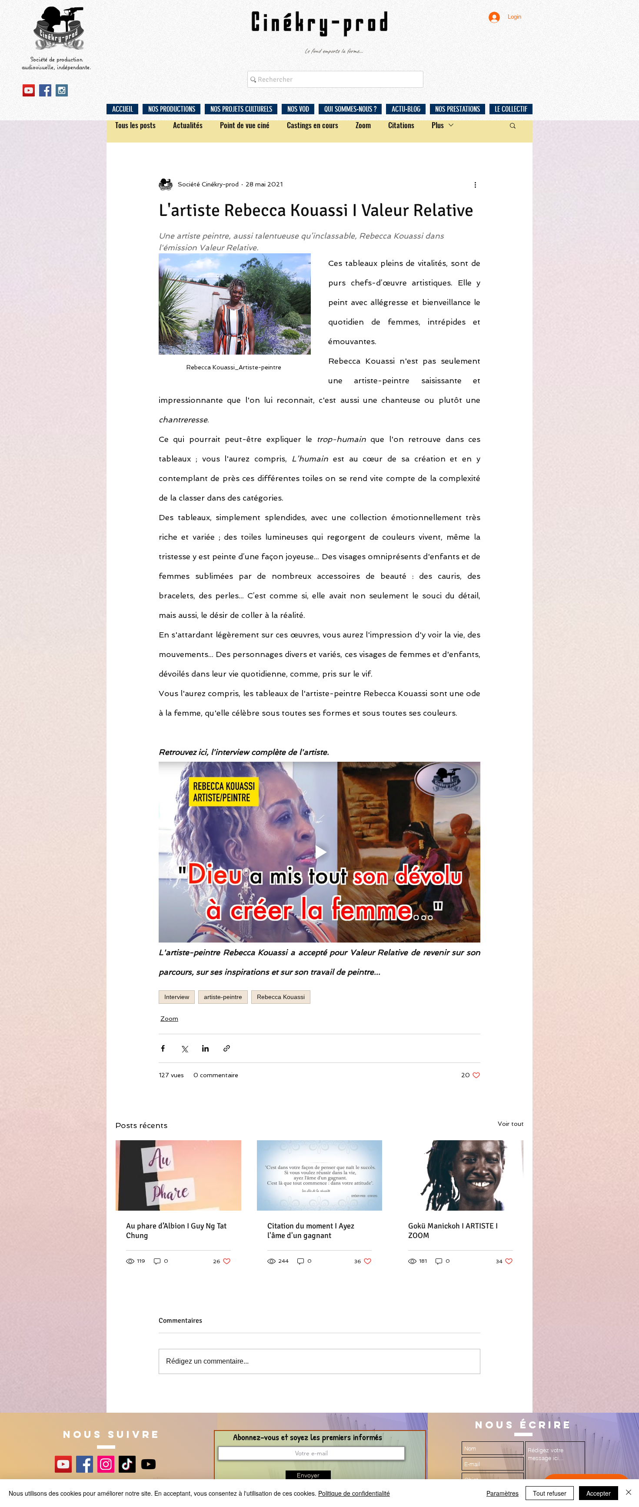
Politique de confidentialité (354, 1493)
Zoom (363, 124)
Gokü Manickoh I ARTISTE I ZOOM (453, 1230)
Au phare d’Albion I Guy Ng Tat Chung (176, 1230)
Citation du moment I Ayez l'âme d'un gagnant (310, 1230)
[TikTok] (127, 1464)
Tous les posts (135, 124)
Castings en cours (312, 124)
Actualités (188, 124)
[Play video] (319, 852)
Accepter (598, 1493)
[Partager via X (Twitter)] (184, 1048)
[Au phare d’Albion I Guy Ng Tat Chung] (178, 1175)
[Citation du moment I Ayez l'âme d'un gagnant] (320, 1175)
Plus (438, 124)
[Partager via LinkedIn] (205, 1048)
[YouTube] (63, 1464)
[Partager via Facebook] (163, 1048)
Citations (401, 124)
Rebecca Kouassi (281, 996)
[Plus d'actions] (475, 184)
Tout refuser (549, 1493)
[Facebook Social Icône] (45, 90)
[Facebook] (84, 1464)
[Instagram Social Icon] (62, 90)
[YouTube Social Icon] (29, 90)
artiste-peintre (223, 996)
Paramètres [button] (502, 1493)
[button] (171, 109)
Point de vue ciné (245, 124)
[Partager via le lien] (227, 1048)
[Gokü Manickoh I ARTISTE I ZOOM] (460, 1175)
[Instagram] (105, 1464)
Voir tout (511, 1123)
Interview (176, 996)
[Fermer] (628, 1493)
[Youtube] (148, 1464)
